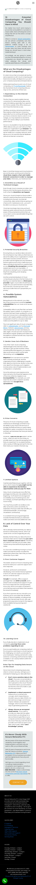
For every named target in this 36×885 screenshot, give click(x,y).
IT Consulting (8, 825)
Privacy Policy (10, 876)
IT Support (7, 823)
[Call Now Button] (5, 881)
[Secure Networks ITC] (18, 2)
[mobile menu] (33, 3)
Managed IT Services (11, 827)
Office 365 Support (10, 831)
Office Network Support (12, 833)
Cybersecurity (9, 829)
